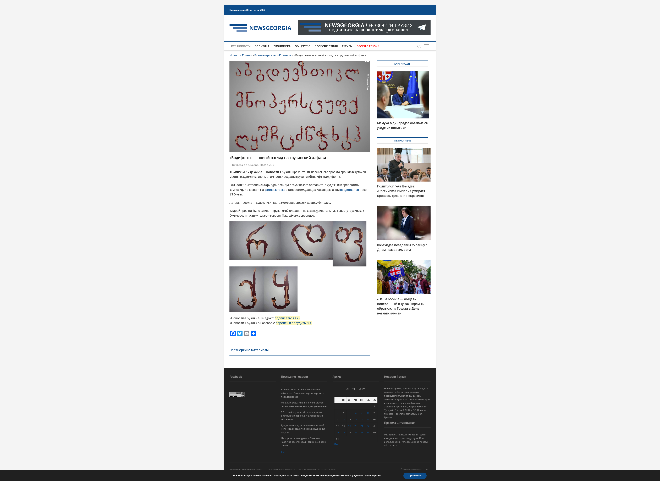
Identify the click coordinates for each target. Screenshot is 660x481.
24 (337, 432)
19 (349, 425)
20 (355, 425)
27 (355, 432)
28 (361, 432)
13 (355, 419)
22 (368, 425)
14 (361, 419)
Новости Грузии (239, 469)
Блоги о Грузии (368, 46)
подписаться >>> (287, 318)
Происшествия (326, 46)
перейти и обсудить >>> (294, 323)
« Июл (336, 444)
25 (343, 432)
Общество (303, 46)
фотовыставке (274, 190)
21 (361, 425)
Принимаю (415, 475)
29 (368, 432)
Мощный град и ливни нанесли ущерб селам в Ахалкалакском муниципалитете (304, 404)
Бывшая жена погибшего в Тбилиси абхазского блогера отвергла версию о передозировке (302, 393)
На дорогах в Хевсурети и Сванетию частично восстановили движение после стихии (303, 442)
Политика (262, 46)
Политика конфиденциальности (414, 469)
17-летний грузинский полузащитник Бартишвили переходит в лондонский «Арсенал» (302, 416)
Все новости (241, 46)
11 (343, 419)
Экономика (282, 46)
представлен (349, 190)
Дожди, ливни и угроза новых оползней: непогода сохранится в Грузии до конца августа (303, 429)
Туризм (347, 46)
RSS (283, 451)
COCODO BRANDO (327, 469)
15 (368, 419)
